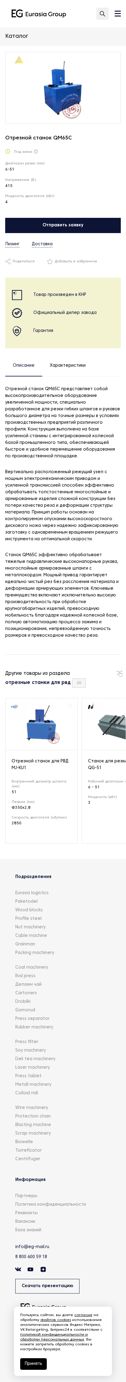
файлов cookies (55, 1320)
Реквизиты (26, 1213)
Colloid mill (26, 1093)
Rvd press (25, 976)
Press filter (26, 1042)
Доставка (42, 244)
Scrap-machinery (33, 1133)
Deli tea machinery (35, 1059)
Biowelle (24, 1142)
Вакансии (25, 1222)
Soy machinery (30, 1051)
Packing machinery (34, 953)
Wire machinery (31, 1108)
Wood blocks (29, 910)
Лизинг (12, 244)
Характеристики (68, 366)
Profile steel (28, 919)
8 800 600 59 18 (31, 1257)
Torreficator (28, 1151)
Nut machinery (30, 927)
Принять (33, 1364)
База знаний (28, 1230)
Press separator (32, 1019)
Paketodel (26, 902)
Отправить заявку (63, 225)
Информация (30, 1180)
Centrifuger (27, 1159)
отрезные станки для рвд (38, 683)
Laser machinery (32, 1068)
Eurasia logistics (32, 893)
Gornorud (25, 1010)
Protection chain (33, 1116)
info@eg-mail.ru (32, 1247)
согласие (83, 1315)
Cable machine (31, 936)
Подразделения (33, 877)
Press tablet (28, 1076)
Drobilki (23, 1002)
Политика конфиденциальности (50, 1205)
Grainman (25, 944)
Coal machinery (31, 968)
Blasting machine (33, 1125)
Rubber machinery (34, 1027)
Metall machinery (33, 1085)
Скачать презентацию (47, 1286)
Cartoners (26, 993)
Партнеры (26, 1196)
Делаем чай (28, 985)
